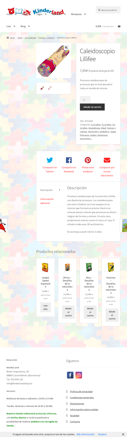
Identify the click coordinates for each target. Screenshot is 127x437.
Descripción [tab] (46, 190)
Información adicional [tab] (47, 201)
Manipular (76, 14)
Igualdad (74, 415)
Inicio (9, 14)
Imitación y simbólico (98, 131)
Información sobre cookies (84, 409)
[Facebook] (70, 375)
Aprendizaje (30, 37)
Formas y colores (46, 37)
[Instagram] (78, 375)
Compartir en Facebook (69, 169)
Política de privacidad (81, 391)
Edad (24, 14)
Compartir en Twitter (50, 169)
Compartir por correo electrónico (107, 171)
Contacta (75, 421)
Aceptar (102, 434)
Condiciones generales (82, 397)
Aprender (57, 14)
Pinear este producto (88, 169)
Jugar (39, 14)
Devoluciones (77, 403)
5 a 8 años (106, 124)
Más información (85, 434)
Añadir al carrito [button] (68, 312)
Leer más (45, 307)
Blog (23, 26)
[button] (66, 47)
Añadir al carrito (92, 106)
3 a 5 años (96, 124)
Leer (9, 26)
